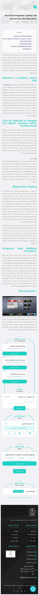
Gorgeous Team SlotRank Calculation (21, 46)
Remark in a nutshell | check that (22, 36)
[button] (30, 433)
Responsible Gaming (25, 43)
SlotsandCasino (27, 49)
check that (7, 85)
